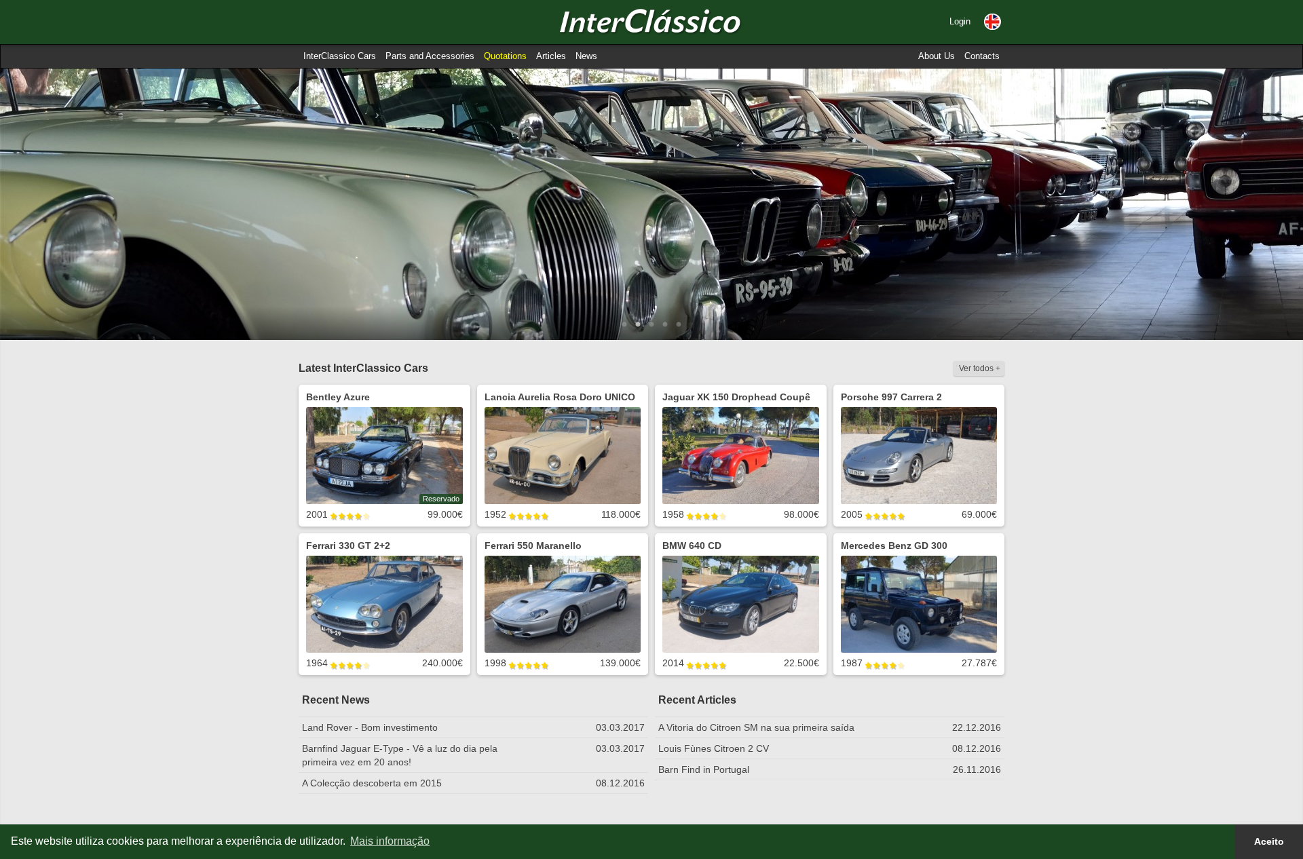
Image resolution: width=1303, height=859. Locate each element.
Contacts (982, 56)
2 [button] (638, 325)
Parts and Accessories (429, 56)
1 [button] (624, 325)
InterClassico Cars (339, 56)
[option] (651, 204)
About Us (936, 56)
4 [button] (665, 325)
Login (959, 21)
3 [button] (651, 325)
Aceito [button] (1269, 841)
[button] (992, 21)
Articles (551, 56)
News (586, 56)
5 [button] (678, 325)
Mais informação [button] (390, 841)
